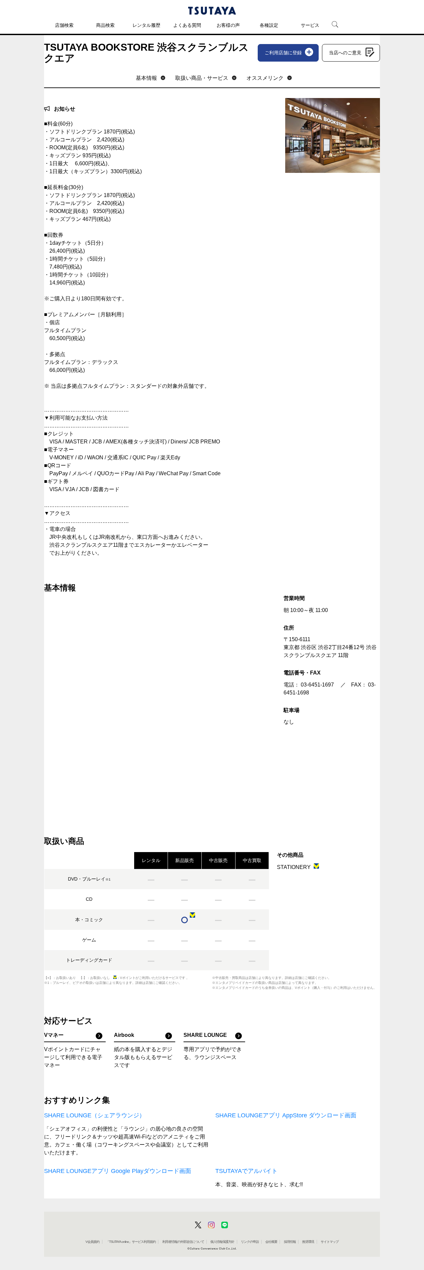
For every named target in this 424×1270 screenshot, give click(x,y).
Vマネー (54, 1035)
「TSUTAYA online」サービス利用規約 (131, 1242)
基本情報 (146, 78)
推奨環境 (308, 1242)
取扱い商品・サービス (201, 78)
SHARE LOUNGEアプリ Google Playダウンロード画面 (117, 1171)
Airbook (124, 1035)
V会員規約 (92, 1242)
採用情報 (290, 1242)
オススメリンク (265, 78)
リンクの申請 (250, 1242)
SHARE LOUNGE (205, 1035)
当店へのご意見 (345, 52)
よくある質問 (187, 25)
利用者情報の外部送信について (183, 1242)
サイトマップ (330, 1242)
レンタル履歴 (146, 25)
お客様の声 (228, 25)
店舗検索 (64, 25)
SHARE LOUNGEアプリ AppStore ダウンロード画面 (285, 1115)
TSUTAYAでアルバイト (246, 1171)
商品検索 (105, 25)
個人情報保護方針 (222, 1242)
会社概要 (271, 1242)
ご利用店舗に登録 (283, 52)
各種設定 (269, 25)
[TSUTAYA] (212, 11)
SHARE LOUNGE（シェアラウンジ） (94, 1115)
